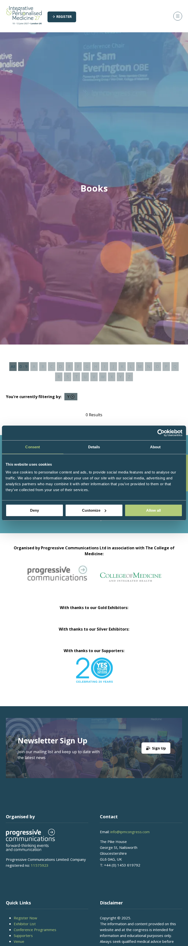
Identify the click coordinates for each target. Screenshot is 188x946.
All (13, 366)
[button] (61, 17)
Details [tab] (94, 447)
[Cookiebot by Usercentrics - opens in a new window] (161, 433)
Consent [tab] (32, 447)
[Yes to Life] (94, 670)
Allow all (153, 510)
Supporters (23, 935)
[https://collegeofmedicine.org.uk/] (130, 580)
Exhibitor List (25, 923)
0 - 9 (23, 366)
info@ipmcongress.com (130, 831)
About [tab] (155, 447)
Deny (34, 510)
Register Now (25, 917)
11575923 (39, 865)
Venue (19, 941)
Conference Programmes (35, 929)
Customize (91, 510)
